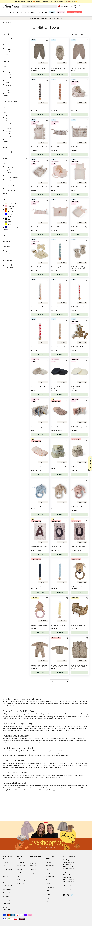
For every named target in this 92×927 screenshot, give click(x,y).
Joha (47, 901)
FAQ (4, 865)
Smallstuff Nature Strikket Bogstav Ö (61, 546)
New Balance (50, 887)
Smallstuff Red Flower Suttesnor (80, 307)
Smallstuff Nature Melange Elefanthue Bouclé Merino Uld (66, 67)
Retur (4, 873)
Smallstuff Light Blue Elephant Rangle (41, 506)
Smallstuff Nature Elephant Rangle (60, 506)
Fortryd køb (6, 903)
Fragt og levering (8, 869)
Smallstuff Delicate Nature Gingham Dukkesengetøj (45, 147)
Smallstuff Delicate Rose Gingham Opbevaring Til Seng (66, 227)
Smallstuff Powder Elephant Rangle (80, 506)
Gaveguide (20, 869)
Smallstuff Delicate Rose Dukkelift (60, 187)
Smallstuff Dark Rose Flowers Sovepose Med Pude (64, 427)
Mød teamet (33, 869)
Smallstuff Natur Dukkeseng (78, 625)
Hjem (4, 22)
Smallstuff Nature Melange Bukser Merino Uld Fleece (45, 67)
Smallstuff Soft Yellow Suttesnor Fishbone (62, 625)
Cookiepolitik (7, 893)
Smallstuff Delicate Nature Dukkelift (80, 107)
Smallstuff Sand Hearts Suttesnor (60, 347)
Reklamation (7, 876)
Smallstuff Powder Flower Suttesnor (41, 307)
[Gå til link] (46, 835)
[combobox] (39, 6)
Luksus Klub (20, 862)
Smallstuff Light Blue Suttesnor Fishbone (62, 586)
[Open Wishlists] (83, 6)
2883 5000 (71, 879)
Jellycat (48, 898)
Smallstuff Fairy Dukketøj (38, 267)
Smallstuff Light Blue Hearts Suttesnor (61, 267)
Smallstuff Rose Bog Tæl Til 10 (79, 427)
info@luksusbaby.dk (68, 868)
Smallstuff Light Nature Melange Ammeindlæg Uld (44, 386)
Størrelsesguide (21, 873)
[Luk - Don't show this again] (89, 470)
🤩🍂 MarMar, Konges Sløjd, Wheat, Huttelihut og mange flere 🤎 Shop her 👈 (46, 1)
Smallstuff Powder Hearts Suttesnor (61, 307)
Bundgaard (49, 873)
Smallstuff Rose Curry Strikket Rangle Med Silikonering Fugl (47, 625)
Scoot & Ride (50, 876)
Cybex (48, 883)
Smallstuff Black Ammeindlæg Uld (60, 386)
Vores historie (34, 860)
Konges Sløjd (50, 865)
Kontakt (5, 862)
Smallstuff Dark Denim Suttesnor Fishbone (42, 586)
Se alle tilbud (20, 883)
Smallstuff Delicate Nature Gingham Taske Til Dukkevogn (46, 187)
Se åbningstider (67, 890)
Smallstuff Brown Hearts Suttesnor (40, 107)
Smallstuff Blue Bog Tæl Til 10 (39, 427)
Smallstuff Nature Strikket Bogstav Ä (41, 546)
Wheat (48, 890)
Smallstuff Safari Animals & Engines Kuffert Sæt (64, 466)
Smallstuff (9, 22)
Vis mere (5, 95)
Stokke (48, 880)
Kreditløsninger (21, 880)
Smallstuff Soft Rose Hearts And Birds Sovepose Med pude (47, 466)
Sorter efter (74, 34)
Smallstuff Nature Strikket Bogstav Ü (81, 546)
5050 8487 (71, 866)
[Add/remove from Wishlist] (47, 40)
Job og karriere (34, 873)
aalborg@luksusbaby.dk (70, 881)
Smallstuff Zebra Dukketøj (78, 347)
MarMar (48, 894)
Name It (48, 862)
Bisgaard (48, 869)
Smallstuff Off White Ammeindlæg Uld (81, 386)
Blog (18, 876)
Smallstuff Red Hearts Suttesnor (40, 347)
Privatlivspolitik (7, 885)
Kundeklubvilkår (7, 889)
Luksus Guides (21, 865)
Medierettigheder (8, 900)
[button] (88, 6)
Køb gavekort (7, 896)
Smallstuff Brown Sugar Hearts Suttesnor (62, 107)
